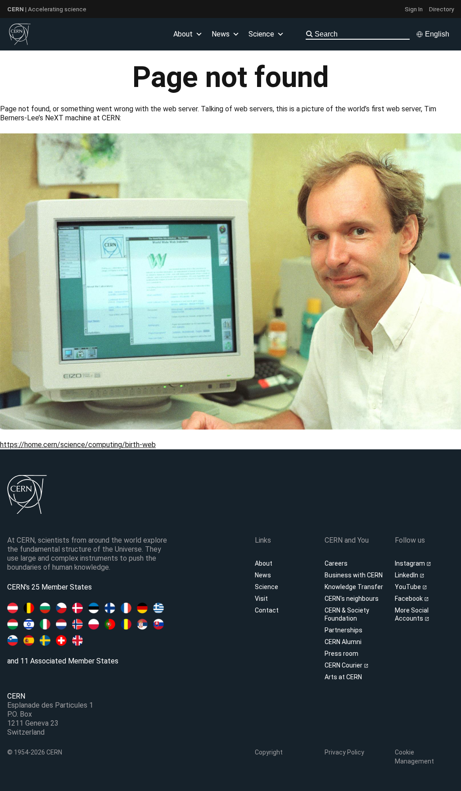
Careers (336, 563)
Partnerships (343, 630)
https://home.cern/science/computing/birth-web (78, 444)
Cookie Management (414, 757)
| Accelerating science (46, 9)
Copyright (269, 752)
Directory (441, 9)
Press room (341, 653)
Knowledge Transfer (354, 586)
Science (261, 34)
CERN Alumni (343, 641)
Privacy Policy (344, 752)
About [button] (183, 34)
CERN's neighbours (352, 598)
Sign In (414, 9)
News (263, 575)
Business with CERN (354, 575)
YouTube (408, 586)
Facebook (409, 598)
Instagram (410, 563)
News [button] (221, 34)
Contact (267, 610)
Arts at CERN (343, 677)
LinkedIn (407, 575)
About (263, 563)
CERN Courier (344, 665)
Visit (261, 598)
